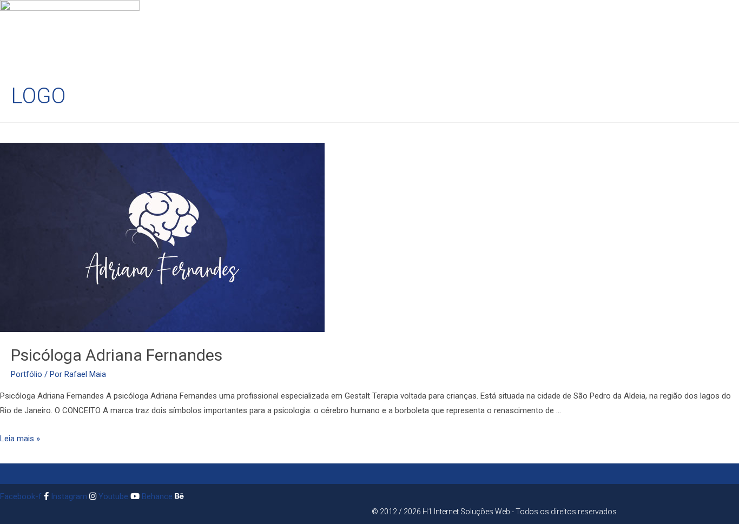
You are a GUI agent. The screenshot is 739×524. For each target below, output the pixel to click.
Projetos (355, 38)
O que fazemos (295, 38)
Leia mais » (20, 438)
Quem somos (229, 38)
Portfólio (26, 374)
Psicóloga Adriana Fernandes (116, 355)
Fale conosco (413, 38)
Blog (462, 38)
